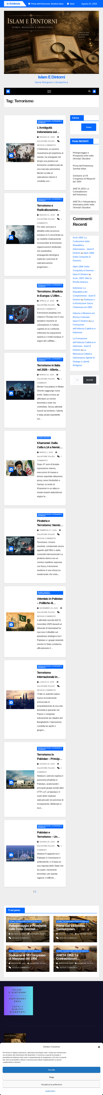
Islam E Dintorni (51, 77)
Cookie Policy (50, 1091)
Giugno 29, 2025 (47, 842)
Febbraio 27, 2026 (48, 530)
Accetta (51, 1070)
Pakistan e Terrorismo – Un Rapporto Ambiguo (49, 837)
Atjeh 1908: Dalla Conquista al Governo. (83, 257)
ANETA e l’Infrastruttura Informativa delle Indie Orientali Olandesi (84, 205)
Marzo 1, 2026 (47, 452)
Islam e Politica (44, 437)
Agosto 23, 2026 (66, 934)
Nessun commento (46, 145)
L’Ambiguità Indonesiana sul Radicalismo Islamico (50, 132)
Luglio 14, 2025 (47, 682)
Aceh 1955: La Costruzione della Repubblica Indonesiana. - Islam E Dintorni (83, 245)
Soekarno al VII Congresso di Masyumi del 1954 (84, 179)
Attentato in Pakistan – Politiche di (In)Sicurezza (50, 603)
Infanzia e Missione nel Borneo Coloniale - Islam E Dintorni (84, 317)
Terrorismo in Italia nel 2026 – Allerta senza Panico (48, 370)
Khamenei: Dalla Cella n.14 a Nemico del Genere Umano (49, 447)
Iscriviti (89, 380)
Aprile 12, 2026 (47, 301)
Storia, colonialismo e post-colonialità (25, 921)
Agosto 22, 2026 (18, 963)
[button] (99, 1046)
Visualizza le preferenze (51, 1084)
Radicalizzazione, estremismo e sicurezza (50, 121)
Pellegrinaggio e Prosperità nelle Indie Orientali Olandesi (83, 156)
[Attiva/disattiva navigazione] (49, 91)
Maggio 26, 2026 (47, 137)
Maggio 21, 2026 (47, 215)
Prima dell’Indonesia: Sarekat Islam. (70, 927)
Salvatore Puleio (38, 934)
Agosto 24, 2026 (18, 934)
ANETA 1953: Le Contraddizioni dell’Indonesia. (81, 192)
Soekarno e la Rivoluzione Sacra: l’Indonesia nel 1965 (84, 303)
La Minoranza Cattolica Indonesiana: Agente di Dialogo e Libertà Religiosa (84, 357)
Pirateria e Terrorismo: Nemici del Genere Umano (49, 525)
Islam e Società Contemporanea (44, 592)
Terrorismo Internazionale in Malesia (47, 677)
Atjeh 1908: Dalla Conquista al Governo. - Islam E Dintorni (84, 270)
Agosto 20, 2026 (66, 963)
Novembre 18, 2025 (49, 608)
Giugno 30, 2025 (47, 764)
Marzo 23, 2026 (47, 375)
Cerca (75, 118)
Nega (51, 1077)
